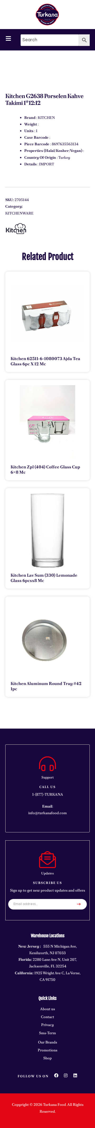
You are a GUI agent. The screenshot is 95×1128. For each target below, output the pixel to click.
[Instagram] (66, 1075)
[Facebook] (56, 1075)
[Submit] (79, 904)
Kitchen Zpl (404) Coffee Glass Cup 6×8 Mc (45, 469)
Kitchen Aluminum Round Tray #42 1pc (46, 686)
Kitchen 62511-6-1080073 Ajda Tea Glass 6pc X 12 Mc (45, 361)
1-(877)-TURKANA (47, 794)
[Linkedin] (75, 1075)
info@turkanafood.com (47, 812)
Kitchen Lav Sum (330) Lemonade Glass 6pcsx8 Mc (44, 577)
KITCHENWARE (19, 213)
